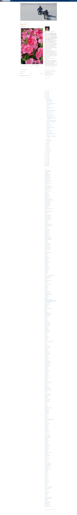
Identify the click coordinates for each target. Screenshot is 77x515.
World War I (46, 329)
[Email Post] (37, 65)
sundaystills (46, 201)
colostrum (46, 366)
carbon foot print (47, 363)
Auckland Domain (47, 238)
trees (45, 485)
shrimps (46, 471)
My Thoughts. (47, 178)
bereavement (47, 203)
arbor (45, 340)
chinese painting (47, 365)
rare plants (46, 448)
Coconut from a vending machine (52, 120)
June (47, 144)
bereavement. (47, 347)
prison (46, 443)
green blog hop (47, 267)
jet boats (46, 414)
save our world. (47, 462)
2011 (47, 161)
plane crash (46, 441)
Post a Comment (22, 71)
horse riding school (48, 407)
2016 (47, 153)
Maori (46, 256)
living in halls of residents (49, 419)
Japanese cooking (47, 308)
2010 (47, 162)
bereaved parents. (47, 346)
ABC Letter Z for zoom (50, 111)
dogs (45, 373)
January (48, 152)
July (47, 143)
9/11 (45, 282)
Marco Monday (47, 257)
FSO (45, 193)
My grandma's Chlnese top (51, 127)
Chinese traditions (47, 252)
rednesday (46, 449)
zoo (45, 250)
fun (45, 392)
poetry (46, 210)
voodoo (46, 493)
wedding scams (47, 502)
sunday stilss (47, 249)
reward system (47, 455)
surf (45, 279)
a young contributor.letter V (51, 133)
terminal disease (47, 280)
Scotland (46, 320)
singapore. (46, 472)
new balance (46, 432)
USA (45, 327)
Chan (45, 289)
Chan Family (47, 174)
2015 (47, 155)
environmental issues (48, 382)
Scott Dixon (46, 322)
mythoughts (46, 430)
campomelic (46, 360)
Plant (45, 234)
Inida (45, 306)
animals (46, 192)
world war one (47, 504)
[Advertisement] (28, 86)
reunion (46, 453)
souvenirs (46, 478)
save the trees (47, 465)
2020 (47, 93)
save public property (48, 463)
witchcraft (46, 503)
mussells (46, 429)
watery (46, 499)
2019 (47, 94)
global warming (47, 398)
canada (46, 242)
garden (46, 396)
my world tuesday (47, 180)
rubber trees (46, 458)
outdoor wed (47, 229)
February (48, 150)
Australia (46, 179)
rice (45, 456)
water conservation (47, 497)
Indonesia (46, 305)
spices (46, 479)
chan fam (46, 212)
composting (46, 370)
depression (46, 372)
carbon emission (47, 361)
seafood (46, 470)
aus (45, 342)
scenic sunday (47, 248)
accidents (46, 226)
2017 (47, 97)
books (46, 356)
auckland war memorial (48, 341)
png (45, 273)
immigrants (46, 411)
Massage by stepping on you (51, 103)
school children (47, 469)
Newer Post (21, 73)
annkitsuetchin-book (48, 72)
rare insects (46, 447)
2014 (47, 156)
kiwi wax (46, 416)
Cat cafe (48, 106)
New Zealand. (47, 202)
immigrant (46, 410)
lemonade (46, 418)
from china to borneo (48, 389)
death (45, 266)
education (46, 380)
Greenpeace (46, 304)
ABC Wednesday (47, 284)
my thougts (46, 270)
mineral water (47, 423)
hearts (46, 403)
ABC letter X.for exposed (50, 114)
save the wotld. (47, 466)
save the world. (47, 219)
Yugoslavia (46, 332)
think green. (46, 220)
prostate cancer (47, 444)
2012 (47, 159)
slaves (46, 475)
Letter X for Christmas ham (51, 110)
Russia (46, 318)
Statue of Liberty (47, 323)
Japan (45, 240)
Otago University (47, 314)
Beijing (46, 287)
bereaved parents (47, 215)
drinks (46, 375)
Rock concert (47, 315)
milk (45, 421)
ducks (46, 379)
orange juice (46, 434)
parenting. (46, 439)
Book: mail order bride (48, 199)
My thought (46, 196)
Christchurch (47, 293)
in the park (46, 412)
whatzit (46, 281)
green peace (46, 400)
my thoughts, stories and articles (39, 4)
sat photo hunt (47, 247)
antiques (46, 336)
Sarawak (46, 182)
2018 (47, 96)
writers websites (47, 506)
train (45, 484)
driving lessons (47, 377)
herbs (45, 405)
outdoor (46, 272)
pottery (46, 442)
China (46, 290)
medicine (46, 268)
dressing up (46, 374)
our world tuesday (47, 224)
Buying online (49, 125)
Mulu (45, 258)
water (45, 495)
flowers (46, 386)
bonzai (46, 355)
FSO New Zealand (47, 239)
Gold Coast (46, 303)
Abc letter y (48, 113)
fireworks (46, 384)
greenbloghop (47, 401)
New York (46, 259)
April (48, 147)
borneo (46, 222)
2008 (47, 165)
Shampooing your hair (50, 100)
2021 (47, 91)
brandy (46, 359)
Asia (45, 285)
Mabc (45, 254)
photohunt (46, 230)
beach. (46, 343)
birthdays (46, 351)
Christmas (46, 231)
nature (46, 271)
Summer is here (49, 131)
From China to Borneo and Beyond (50, 71)
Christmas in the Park (48, 294)
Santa (45, 319)
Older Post (41, 73)
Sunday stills (47, 176)
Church (46, 295)
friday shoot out (47, 183)
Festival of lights (49, 101)
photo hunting (47, 245)
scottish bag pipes (47, 276)
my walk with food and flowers (49, 73)
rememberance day (47, 452)
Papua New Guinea (47, 225)
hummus (46, 409)
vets (45, 490)
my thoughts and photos (48, 74)
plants (46, 173)
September (48, 140)
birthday (46, 350)
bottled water (47, 358)
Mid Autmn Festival (48, 313)
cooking (46, 264)
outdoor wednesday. (48, 211)
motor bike (46, 426)
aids (45, 333)
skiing (46, 474)
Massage (48, 109)
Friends (46, 253)
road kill (46, 457)
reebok (46, 451)
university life (47, 488)
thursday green (47, 216)
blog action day (47, 354)
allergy (46, 335)
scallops (46, 467)
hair (45, 402)
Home (31, 73)
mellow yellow (47, 244)
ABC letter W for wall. (50, 116)
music (46, 428)
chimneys (46, 364)
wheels (46, 197)
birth (45, 349)
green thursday (47, 235)
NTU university (47, 188)
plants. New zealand (48, 208)
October (48, 138)
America (46, 206)
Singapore (46, 175)
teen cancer (46, 481)
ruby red (46, 460)
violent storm (47, 492)
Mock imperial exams (50, 107)
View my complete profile (50, 66)
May (47, 146)
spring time (46, 480)
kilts (45, 415)
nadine (46, 207)
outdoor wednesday (48, 187)
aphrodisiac (46, 337)
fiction (46, 189)
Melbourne (46, 312)
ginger (46, 397)
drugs (45, 378)
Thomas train (47, 326)
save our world (47, 190)
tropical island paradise (48, 486)
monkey (46, 425)
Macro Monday (47, 204)
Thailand (46, 261)
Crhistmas (46, 296)
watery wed (46, 501)
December (48, 99)
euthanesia (46, 383)
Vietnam (46, 328)
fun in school (47, 393)
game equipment (47, 395)
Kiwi (45, 309)
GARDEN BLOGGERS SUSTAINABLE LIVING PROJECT (51, 301)
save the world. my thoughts (49, 275)
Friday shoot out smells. (48, 299)
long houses (46, 420)
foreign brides (47, 387)
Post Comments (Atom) (27, 75)
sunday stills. (47, 236)
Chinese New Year (47, 291)
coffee (46, 263)
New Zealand (47, 170)
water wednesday (47, 498)
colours (46, 368)
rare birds (46, 446)
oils (45, 433)
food (45, 184)
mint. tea (46, 424)
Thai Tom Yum (47, 324)
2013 (47, 158)
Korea (46, 310)
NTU (45, 221)
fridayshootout (47, 388)
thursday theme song (48, 217)
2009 (47, 164)
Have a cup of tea (49, 130)
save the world (47, 185)
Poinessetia (48, 128)
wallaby (46, 494)
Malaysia (46, 194)
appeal (46, 338)
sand (45, 461)
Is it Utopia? (48, 134)
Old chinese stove (49, 104)
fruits (45, 391)
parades (46, 438)
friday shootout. (47, 243)
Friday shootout (47, 198)
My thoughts (47, 171)
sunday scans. (47, 277)
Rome (46, 317)
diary (45, 227)
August (48, 141)
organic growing (47, 437)
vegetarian (46, 489)
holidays (46, 406)
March (48, 149)
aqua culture (46, 262)
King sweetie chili (49, 124)
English (46, 298)
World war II (46, 331)
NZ (45, 213)
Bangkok (46, 286)
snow (45, 476)
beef (45, 345)
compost (46, 369)
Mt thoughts (46, 233)
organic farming (47, 435)
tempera (46, 483)
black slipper (47, 352)
